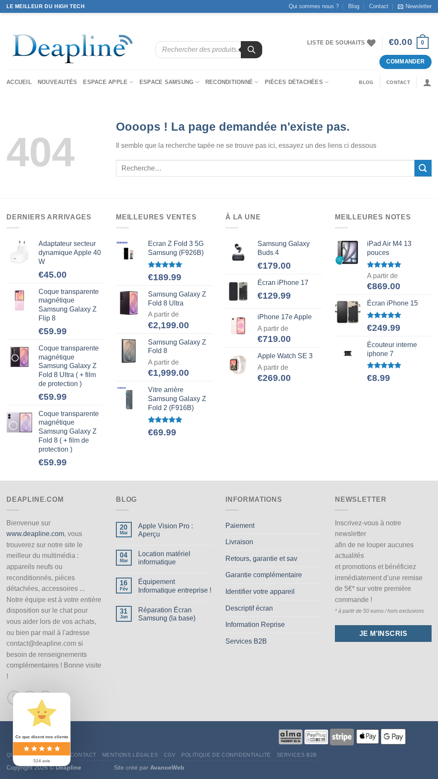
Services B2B (246, 641)
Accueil (19, 82)
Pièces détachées (294, 82)
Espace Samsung (166, 82)
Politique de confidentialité (226, 755)
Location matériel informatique (164, 558)
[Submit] (423, 168)
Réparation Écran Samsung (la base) (166, 614)
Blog (353, 6)
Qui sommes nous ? (314, 6)
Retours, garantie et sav (261, 558)
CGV (170, 755)
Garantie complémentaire (263, 574)
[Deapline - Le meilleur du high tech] (74, 49)
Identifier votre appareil (260, 591)
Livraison (239, 541)
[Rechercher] (251, 49)
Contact (378, 6)
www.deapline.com (35, 533)
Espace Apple (105, 82)
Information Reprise (255, 624)
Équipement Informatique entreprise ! (174, 585)
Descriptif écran (249, 608)
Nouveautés (57, 82)
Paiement (240, 525)
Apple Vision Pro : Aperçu (165, 530)
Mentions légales (130, 755)
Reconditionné (229, 82)
